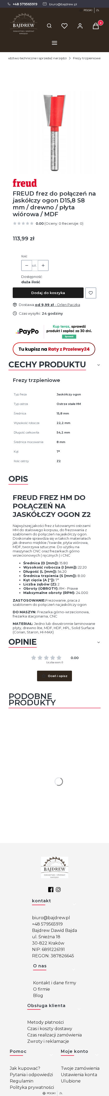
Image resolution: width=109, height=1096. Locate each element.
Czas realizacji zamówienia (54, 1035)
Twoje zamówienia (80, 1068)
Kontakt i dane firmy (54, 982)
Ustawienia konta (79, 1074)
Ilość (24, 256)
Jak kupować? (25, 1068)
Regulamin (21, 1081)
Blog (38, 995)
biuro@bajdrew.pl (51, 917)
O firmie (41, 989)
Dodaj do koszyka (48, 293)
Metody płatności (45, 1022)
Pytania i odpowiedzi (31, 1074)
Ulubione (71, 1081)
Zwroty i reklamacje (48, 1041)
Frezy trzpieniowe (87, 58)
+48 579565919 (47, 924)
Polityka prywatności (32, 1087)
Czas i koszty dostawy (49, 1028)
